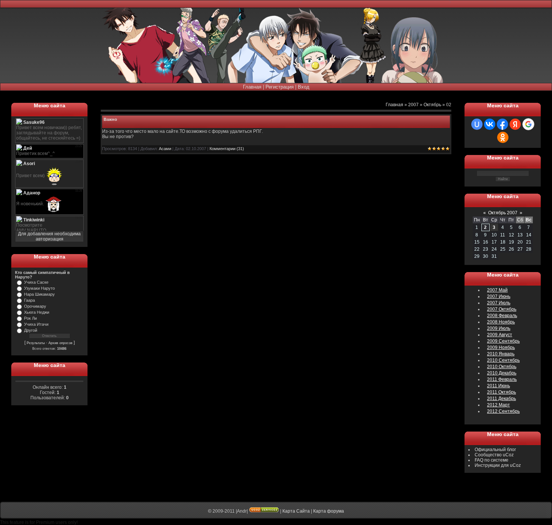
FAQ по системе (491, 460)
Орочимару (35, 306)
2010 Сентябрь (503, 360)
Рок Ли (30, 318)
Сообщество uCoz (494, 454)
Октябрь (432, 104)
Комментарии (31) (227, 148)
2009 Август (499, 334)
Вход (303, 87)
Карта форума (328, 511)
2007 (413, 104)
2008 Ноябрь (501, 322)
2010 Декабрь (501, 373)
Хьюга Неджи (36, 312)
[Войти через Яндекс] (515, 124)
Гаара (29, 300)
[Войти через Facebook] (502, 124)
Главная (252, 87)
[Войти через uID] (477, 124)
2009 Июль (498, 328)
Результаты (36, 343)
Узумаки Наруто (39, 288)
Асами (165, 148)
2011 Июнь (498, 385)
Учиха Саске (36, 282)
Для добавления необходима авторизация (49, 236)
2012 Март (498, 405)
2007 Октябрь (501, 309)
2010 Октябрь (501, 366)
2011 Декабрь (501, 398)
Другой (30, 330)
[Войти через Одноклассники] (502, 137)
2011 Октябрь (501, 392)
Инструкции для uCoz (498, 465)
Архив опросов (60, 343)
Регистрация (279, 87)
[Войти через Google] (528, 124)
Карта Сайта (296, 511)
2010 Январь (500, 354)
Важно (110, 119)
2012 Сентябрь (503, 411)
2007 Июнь (498, 296)
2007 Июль (498, 302)
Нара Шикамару (39, 294)
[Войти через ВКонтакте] (489, 124)
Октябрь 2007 (502, 212)
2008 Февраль (502, 315)
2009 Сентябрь (503, 341)
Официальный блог (495, 449)
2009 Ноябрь (501, 347)
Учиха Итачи (36, 324)
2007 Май (497, 290)
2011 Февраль (502, 379)
